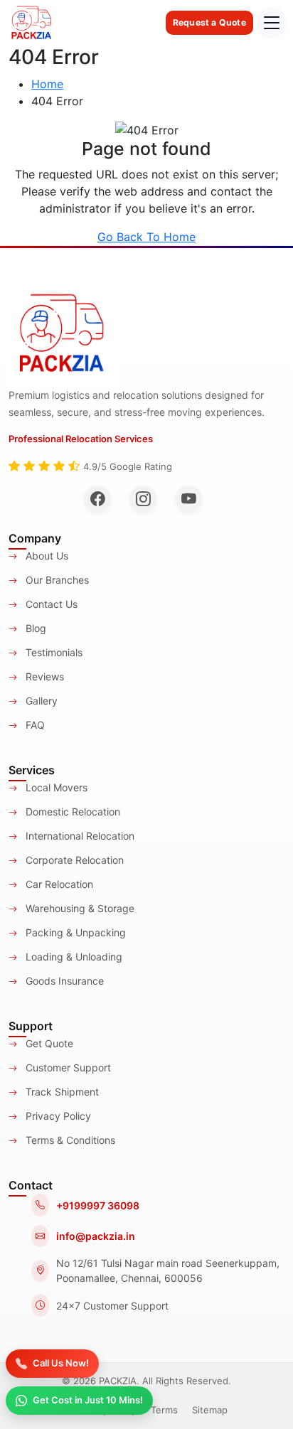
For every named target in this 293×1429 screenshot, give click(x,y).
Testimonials (52, 652)
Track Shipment (61, 1092)
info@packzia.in (95, 1236)
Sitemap (210, 1409)
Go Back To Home (146, 237)
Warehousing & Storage (78, 908)
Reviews (43, 676)
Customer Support (67, 1067)
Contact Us (50, 604)
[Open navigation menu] (272, 23)
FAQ (34, 725)
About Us (45, 556)
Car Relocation (58, 884)
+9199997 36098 (97, 1205)
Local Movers (55, 787)
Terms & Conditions (69, 1140)
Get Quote (48, 1043)
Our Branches (56, 580)
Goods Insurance (63, 981)
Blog (34, 628)
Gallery (40, 701)
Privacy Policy (57, 1116)
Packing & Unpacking (74, 932)
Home (47, 84)
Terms (164, 1409)
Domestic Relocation (71, 812)
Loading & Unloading (72, 957)
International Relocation (78, 836)
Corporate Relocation (73, 860)
